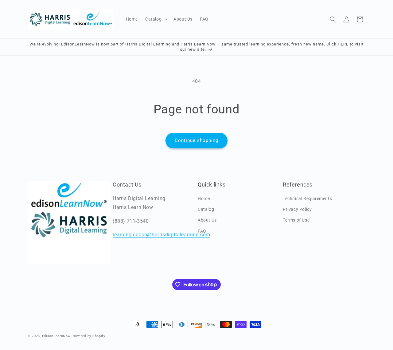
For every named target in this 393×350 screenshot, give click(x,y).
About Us (207, 220)
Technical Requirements (307, 198)
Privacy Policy (297, 209)
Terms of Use (296, 220)
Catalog (206, 209)
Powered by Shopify (88, 336)
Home (204, 198)
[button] (156, 19)
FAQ (202, 231)
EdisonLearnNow (56, 336)
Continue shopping (196, 140)
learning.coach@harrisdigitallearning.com (161, 235)
